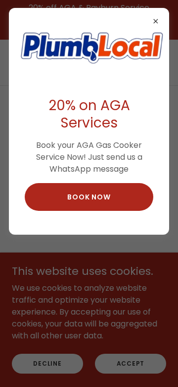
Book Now (89, 197)
